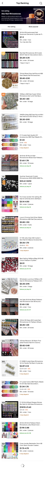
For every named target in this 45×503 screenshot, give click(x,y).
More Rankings (38, 9)
